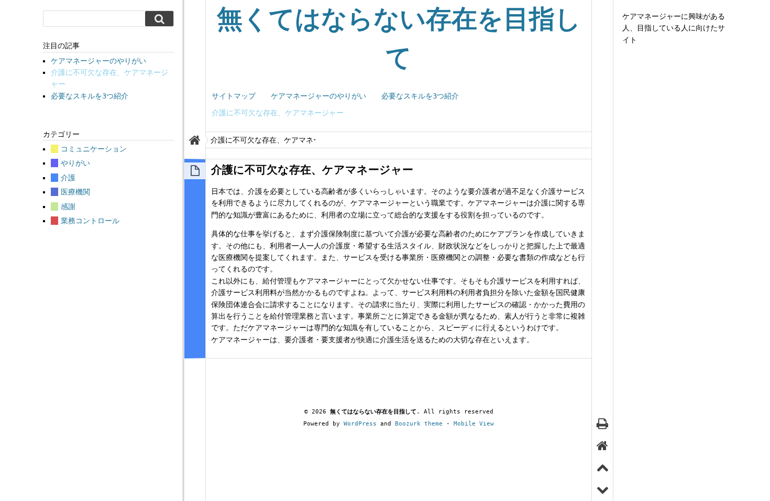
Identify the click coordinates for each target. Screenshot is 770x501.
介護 (68, 177)
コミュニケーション (94, 149)
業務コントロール (90, 220)
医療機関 (75, 192)
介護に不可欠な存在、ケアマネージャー (278, 112)
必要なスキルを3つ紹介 (420, 96)
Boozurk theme (419, 423)
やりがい (75, 163)
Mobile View (474, 423)
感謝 (68, 206)
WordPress (360, 423)
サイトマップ (234, 96)
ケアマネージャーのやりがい (318, 96)
